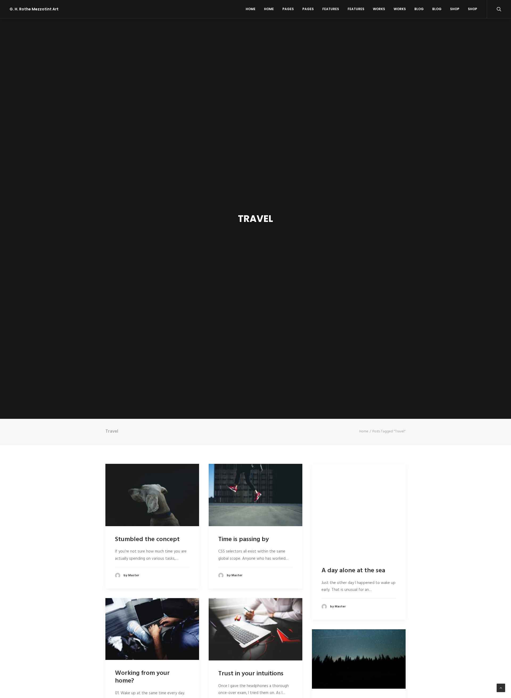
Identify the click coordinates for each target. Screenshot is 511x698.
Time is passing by (243, 539)
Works (379, 9)
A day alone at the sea (353, 571)
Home (251, 9)
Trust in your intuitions (250, 674)
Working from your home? (142, 677)
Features (330, 9)
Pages (288, 9)
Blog (419, 9)
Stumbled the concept (147, 539)
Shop (454, 9)
